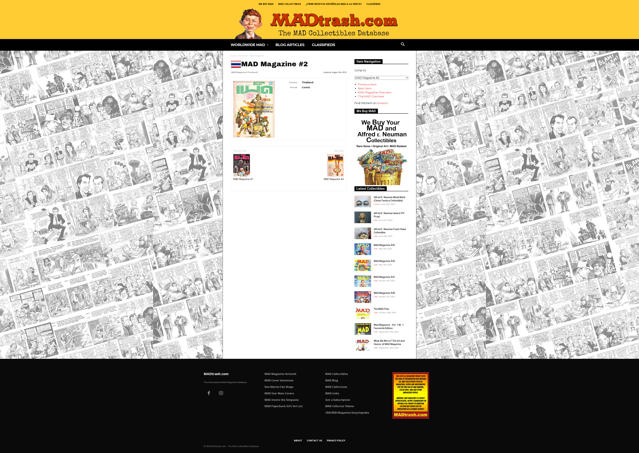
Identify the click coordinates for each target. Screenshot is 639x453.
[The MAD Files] (362, 313)
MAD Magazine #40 (384, 293)
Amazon (382, 103)
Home (233, 55)
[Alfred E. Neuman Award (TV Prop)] (362, 217)
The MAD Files (381, 309)
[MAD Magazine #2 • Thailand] (254, 109)
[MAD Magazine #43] (362, 249)
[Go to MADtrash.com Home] (319, 23)
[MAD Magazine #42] (362, 265)
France (377, 204)
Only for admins (242, 196)
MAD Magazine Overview (374, 92)
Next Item (364, 88)
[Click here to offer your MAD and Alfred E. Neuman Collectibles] (381, 184)
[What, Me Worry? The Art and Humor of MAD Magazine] (362, 345)
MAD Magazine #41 (384, 277)
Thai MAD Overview (371, 96)
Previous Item (367, 84)
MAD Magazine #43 (384, 245)
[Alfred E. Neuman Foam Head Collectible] (362, 233)
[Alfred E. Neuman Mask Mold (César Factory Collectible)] (362, 201)
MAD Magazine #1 (243, 179)
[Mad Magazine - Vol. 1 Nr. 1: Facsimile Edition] (362, 329)
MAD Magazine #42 (384, 261)
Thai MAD (243, 55)
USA (375, 220)
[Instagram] (221, 393)
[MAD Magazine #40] (362, 297)
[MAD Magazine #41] (362, 281)
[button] (403, 44)
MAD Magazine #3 (334, 179)
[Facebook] (209, 393)
